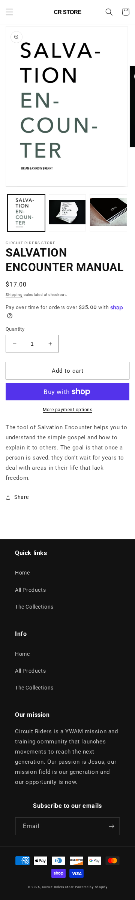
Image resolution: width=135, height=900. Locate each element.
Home (22, 573)
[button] (9, 12)
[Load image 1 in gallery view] (26, 213)
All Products (30, 590)
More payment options (67, 409)
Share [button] (21, 497)
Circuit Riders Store (58, 887)
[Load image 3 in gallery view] (108, 213)
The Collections (34, 607)
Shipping (14, 295)
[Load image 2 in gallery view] (67, 213)
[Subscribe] (111, 826)
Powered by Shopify (91, 887)
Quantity (15, 329)
